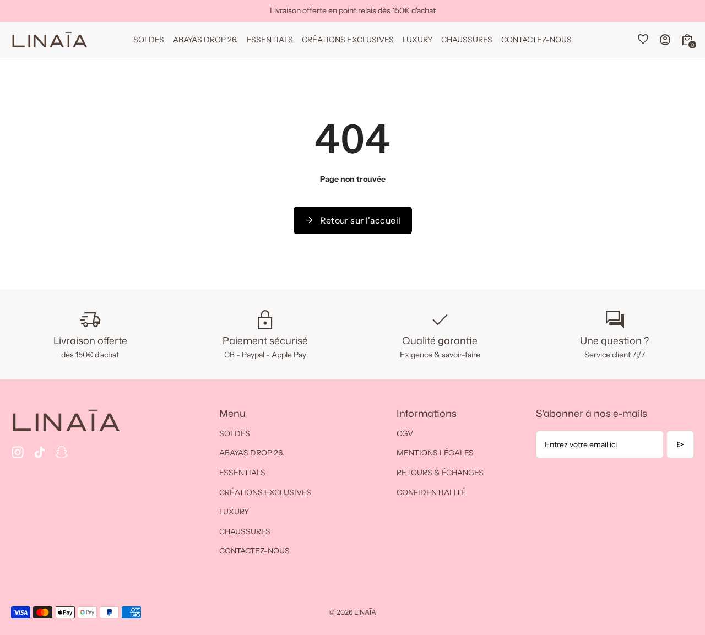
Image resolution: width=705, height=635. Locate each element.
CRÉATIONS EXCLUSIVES (265, 492)
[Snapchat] (61, 452)
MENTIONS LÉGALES (435, 453)
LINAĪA (365, 612)
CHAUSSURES (244, 531)
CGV (405, 433)
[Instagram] (17, 452)
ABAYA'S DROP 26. (251, 453)
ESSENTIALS (242, 472)
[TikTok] (39, 452)
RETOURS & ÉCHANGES (440, 472)
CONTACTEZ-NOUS (254, 551)
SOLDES (234, 433)
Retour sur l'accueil (353, 220)
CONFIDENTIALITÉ (431, 492)
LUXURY (234, 512)
